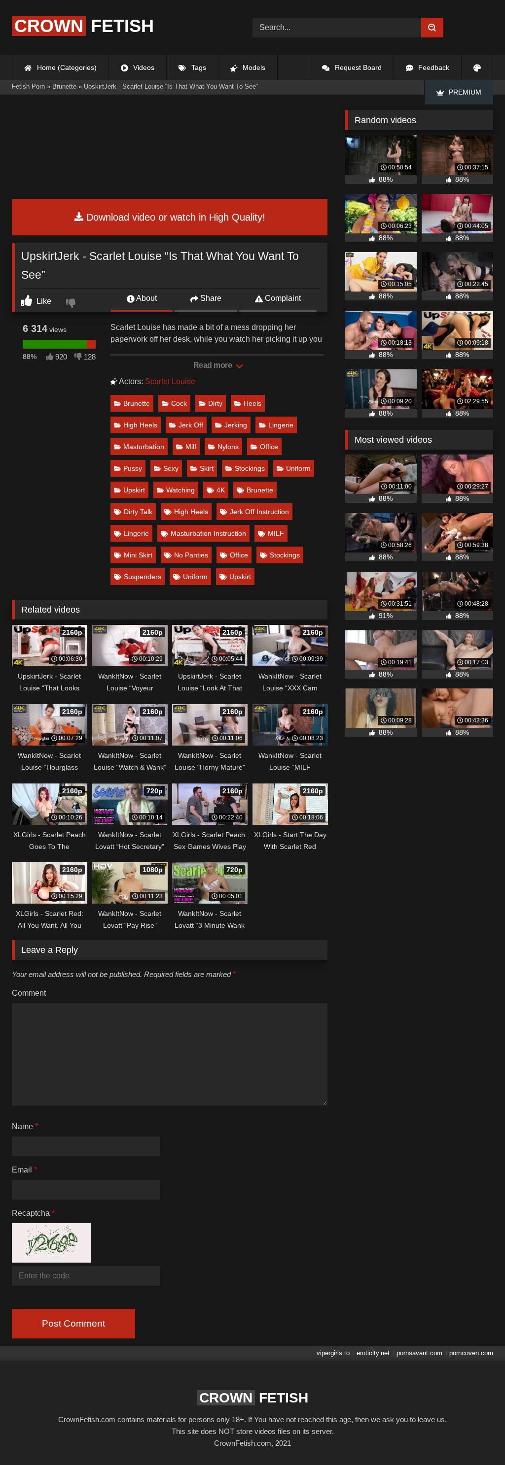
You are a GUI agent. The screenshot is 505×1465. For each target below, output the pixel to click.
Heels (252, 403)
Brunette (136, 403)
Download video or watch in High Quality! (174, 217)
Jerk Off (191, 425)
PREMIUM (464, 92)
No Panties (191, 555)
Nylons (228, 447)
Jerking (235, 425)
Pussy (132, 468)
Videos (142, 67)
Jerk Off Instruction (259, 512)
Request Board (357, 67)
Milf (190, 447)
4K (220, 490)
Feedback (432, 67)
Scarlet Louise (170, 381)
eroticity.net (373, 1353)
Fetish (84, 26)
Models (253, 67)
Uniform (298, 468)
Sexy (171, 468)
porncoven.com (471, 1353)
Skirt (207, 468)
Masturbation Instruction (208, 533)
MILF (276, 533)
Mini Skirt (138, 555)
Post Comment (73, 1323)
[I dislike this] (72, 304)
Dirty (215, 403)
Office (269, 447)
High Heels (140, 425)
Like (43, 301)
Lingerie (280, 425)
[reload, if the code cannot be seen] (51, 1260)
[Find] (432, 27)
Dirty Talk (138, 512)
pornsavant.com (419, 1353)
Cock (179, 403)
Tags (197, 67)
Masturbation (143, 447)
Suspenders (142, 577)
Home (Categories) (66, 67)
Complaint (282, 298)
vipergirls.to (333, 1353)
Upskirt (134, 490)
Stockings (250, 468)
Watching (180, 490)
